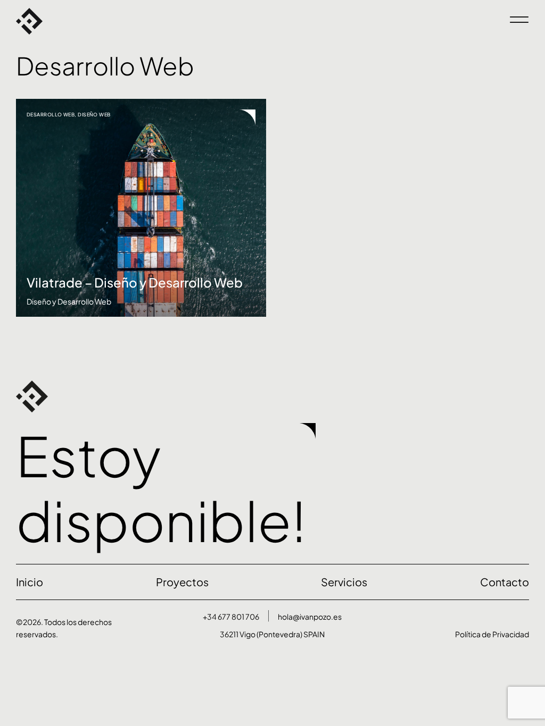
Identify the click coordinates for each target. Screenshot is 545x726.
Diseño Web (94, 114)
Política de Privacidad (492, 634)
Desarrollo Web (51, 114)
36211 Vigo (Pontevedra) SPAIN (272, 634)
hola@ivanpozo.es (310, 616)
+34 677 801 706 (231, 616)
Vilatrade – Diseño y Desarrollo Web (135, 282)
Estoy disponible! (161, 488)
